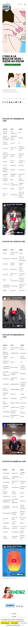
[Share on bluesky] (16, 102)
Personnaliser (23, 623)
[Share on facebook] (3, 102)
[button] (25, 4)
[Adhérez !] (14, 592)
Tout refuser (14, 623)
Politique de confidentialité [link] (13, 625)
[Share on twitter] (5, 102)
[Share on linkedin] (12, 102)
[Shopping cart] (21, 4)
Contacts (14, 613)
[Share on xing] (18, 102)
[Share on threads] (7, 102)
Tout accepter (5, 623)
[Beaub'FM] (6, 5)
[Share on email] (20, 102)
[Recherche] (18, 4)
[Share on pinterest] (9, 102)
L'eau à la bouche (13, 65)
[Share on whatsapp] (14, 102)
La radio (14, 616)
